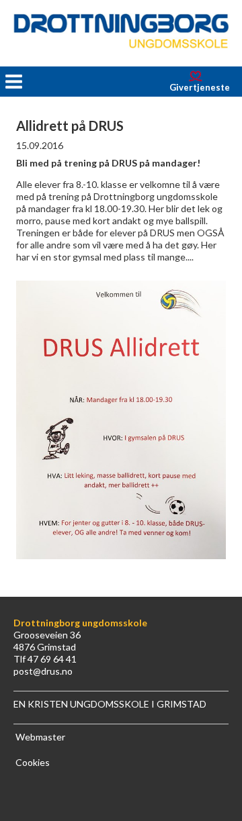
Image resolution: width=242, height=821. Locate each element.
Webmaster (40, 736)
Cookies (32, 762)
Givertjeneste (199, 87)
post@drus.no (43, 671)
